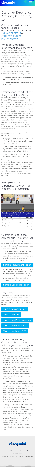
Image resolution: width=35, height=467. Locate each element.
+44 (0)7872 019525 (11, 33)
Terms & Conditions (12, 451)
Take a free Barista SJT (15, 325)
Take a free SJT (11, 314)
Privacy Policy (24, 451)
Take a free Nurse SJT (14, 331)
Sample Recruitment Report (17, 264)
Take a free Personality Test (17, 320)
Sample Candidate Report (16, 284)
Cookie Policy (17, 453)
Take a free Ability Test (14, 309)
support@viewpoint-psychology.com (11, 37)
